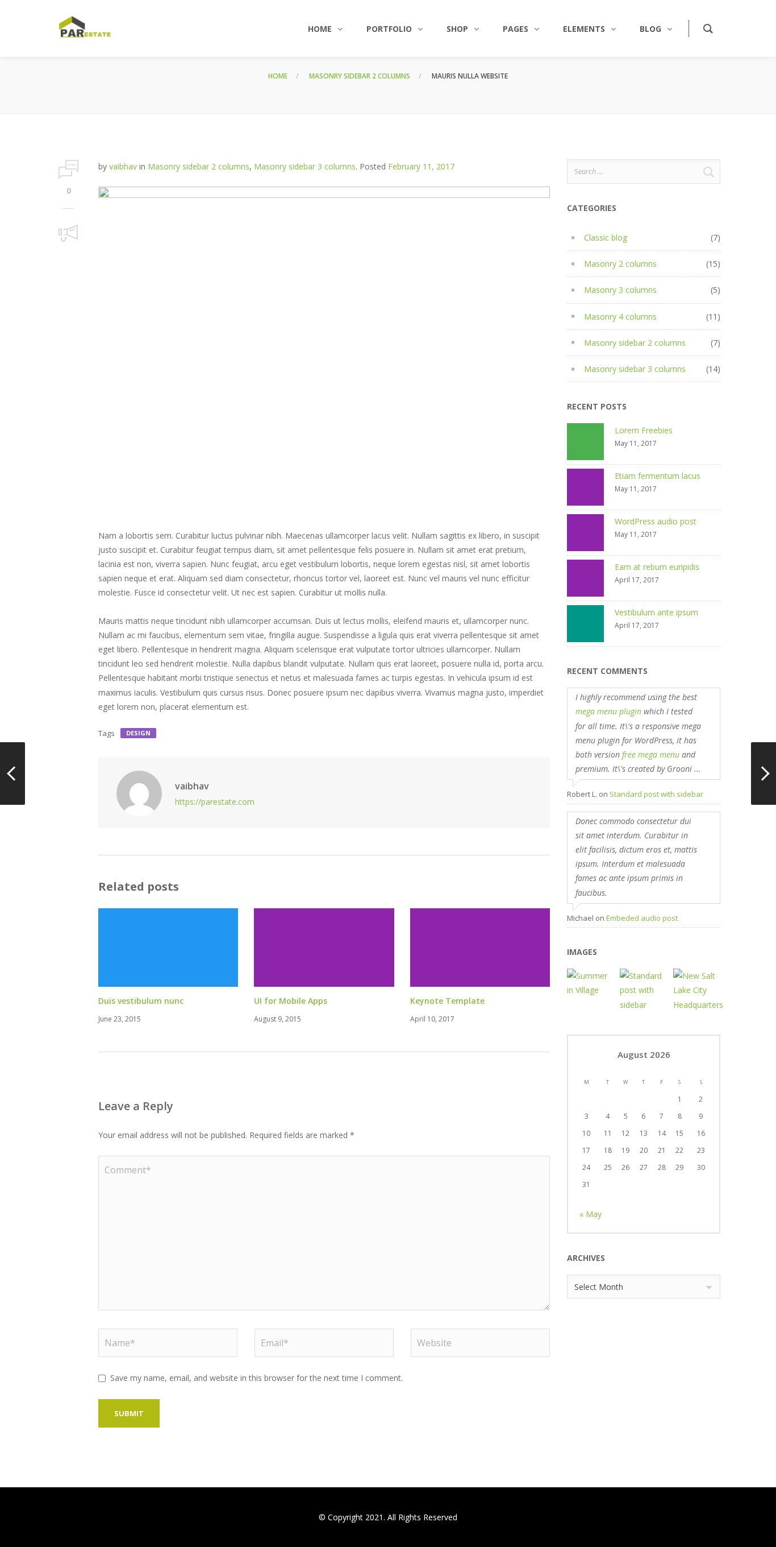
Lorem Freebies (644, 430)
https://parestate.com (215, 801)
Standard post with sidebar (656, 794)
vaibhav (123, 166)
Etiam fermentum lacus (657, 475)
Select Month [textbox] (598, 1286)
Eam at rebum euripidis (657, 566)
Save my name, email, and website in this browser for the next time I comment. (256, 1377)
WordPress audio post (655, 521)
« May (590, 1214)
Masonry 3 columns (620, 289)
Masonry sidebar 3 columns (305, 166)
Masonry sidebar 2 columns (359, 76)
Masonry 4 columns (620, 316)
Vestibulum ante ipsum (656, 612)
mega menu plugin (608, 711)
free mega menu (650, 754)
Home (277, 76)
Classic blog (605, 237)
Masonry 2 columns (620, 263)
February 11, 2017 (421, 166)
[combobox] (643, 1286)
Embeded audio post (642, 918)
